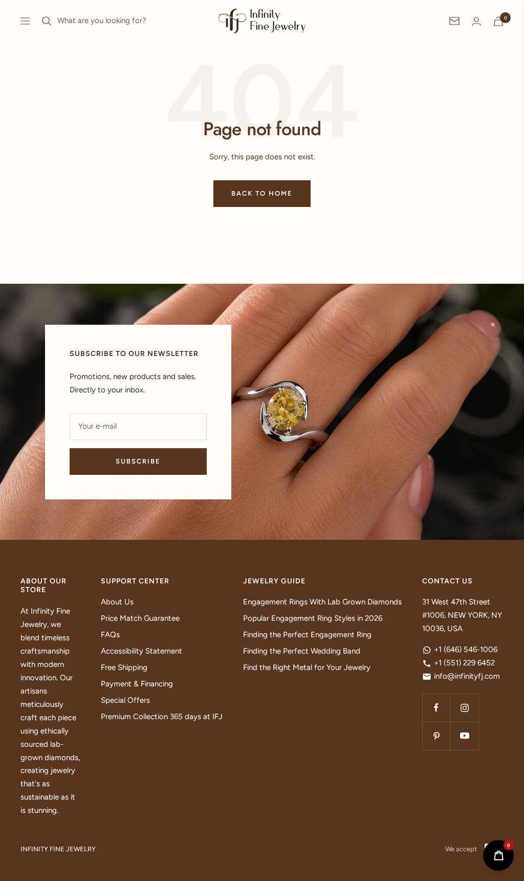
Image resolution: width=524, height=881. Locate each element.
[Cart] (498, 21)
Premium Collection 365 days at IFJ (162, 716)
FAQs (110, 634)
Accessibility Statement (141, 651)
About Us (117, 601)
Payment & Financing (137, 683)
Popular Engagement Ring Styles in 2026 (312, 618)
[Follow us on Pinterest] (436, 736)
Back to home (262, 193)
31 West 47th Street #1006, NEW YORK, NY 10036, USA (462, 615)
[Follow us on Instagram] (464, 708)
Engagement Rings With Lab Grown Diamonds (322, 601)
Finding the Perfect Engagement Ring (307, 634)
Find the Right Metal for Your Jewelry (306, 667)
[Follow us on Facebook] (436, 708)
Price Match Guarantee (140, 618)
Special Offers (125, 700)
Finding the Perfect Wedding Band (301, 651)
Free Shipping (124, 667)
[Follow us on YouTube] (464, 736)
